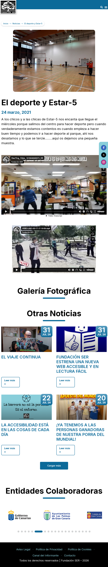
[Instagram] (103, 162)
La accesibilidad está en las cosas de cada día (25, 430)
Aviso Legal (23, 549)
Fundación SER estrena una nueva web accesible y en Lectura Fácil (77, 364)
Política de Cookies (79, 549)
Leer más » (9, 382)
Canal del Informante (46, 555)
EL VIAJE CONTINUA (21, 357)
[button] (101, 7)
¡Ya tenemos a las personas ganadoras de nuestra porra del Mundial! (80, 432)
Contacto (69, 555)
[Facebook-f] (103, 147)
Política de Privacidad (49, 549)
